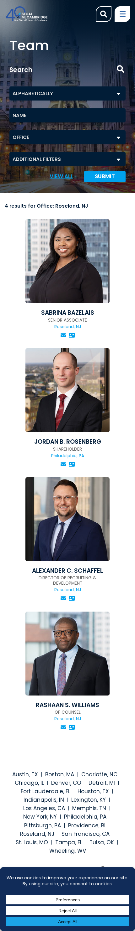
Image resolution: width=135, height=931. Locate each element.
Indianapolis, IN (44, 800)
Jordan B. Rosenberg (67, 441)
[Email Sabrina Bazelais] (63, 335)
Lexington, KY (88, 800)
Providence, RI (86, 825)
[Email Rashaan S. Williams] (63, 727)
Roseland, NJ (37, 834)
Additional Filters (37, 159)
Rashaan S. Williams (67, 705)
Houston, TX (93, 791)
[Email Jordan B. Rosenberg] (63, 464)
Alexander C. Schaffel (67, 570)
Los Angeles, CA (44, 808)
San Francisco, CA (86, 834)
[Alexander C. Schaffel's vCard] (72, 598)
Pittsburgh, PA (42, 825)
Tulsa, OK (101, 842)
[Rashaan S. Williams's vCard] (72, 727)
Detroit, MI (102, 783)
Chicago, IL (29, 783)
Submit (105, 176)
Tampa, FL (68, 842)
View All (61, 176)
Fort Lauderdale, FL (45, 791)
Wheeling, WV (67, 851)
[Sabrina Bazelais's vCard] (72, 335)
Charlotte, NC (99, 774)
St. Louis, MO (32, 842)
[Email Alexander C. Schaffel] (63, 598)
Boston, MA (59, 774)
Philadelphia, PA (85, 816)
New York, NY (40, 816)
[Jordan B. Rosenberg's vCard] (72, 464)
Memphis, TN (89, 808)
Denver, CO (66, 783)
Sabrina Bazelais (67, 312)
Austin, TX (25, 774)
